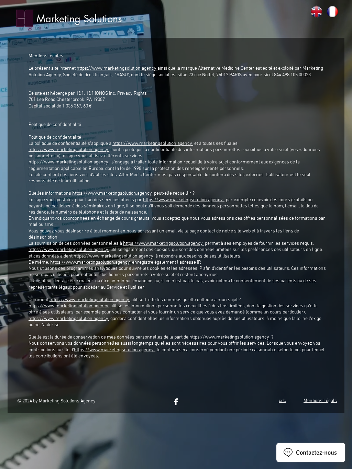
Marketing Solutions (79, 18)
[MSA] (176, 401)
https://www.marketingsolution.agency (117, 68)
